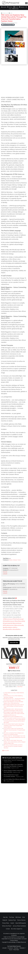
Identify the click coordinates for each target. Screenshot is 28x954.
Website (5, 572)
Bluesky (16, 7)
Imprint (12, 923)
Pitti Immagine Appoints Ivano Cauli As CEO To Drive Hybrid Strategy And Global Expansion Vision (14, 706)
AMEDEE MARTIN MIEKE (14, 666)
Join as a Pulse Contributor (19, 926)
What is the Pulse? (6, 926)
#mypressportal (7, 623)
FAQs (23, 917)
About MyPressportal (20, 923)
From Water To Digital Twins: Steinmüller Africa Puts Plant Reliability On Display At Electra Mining (13, 766)
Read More (19, 686)
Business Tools (12, 920)
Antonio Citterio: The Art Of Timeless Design (14, 760)
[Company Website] (10, 668)
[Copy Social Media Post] (16, 598)
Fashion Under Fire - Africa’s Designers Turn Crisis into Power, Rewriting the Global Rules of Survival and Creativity (14, 737)
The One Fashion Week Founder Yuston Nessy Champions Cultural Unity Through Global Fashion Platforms (14, 725)
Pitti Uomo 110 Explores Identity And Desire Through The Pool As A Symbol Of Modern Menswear (13, 746)
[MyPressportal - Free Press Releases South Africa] (12, 3)
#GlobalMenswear (8, 621)
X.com (10, 949)
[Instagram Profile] (18, 668)
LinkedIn (4, 7)
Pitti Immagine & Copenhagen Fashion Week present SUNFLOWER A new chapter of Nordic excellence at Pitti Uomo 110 (14, 714)
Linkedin (4, 948)
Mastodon (22, 7)
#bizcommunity (19, 625)
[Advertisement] (14, 81)
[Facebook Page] (14, 668)
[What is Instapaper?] (13, 24)
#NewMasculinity (19, 621)
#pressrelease (17, 623)
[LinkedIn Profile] (12, 668)
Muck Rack (16, 949)
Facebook (10, 7)
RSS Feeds (15, 8)
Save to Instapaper (7, 24)
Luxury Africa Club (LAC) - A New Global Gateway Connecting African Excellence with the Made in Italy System (14, 721)
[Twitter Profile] (16, 668)
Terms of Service (21, 920)
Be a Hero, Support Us (16, 928)
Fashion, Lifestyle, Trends (15, 560)
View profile (6, 750)
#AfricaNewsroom (8, 625)
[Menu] (26, 3)
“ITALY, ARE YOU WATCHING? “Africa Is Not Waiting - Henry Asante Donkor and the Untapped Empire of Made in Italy (14, 742)
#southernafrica (7, 629)
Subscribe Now (14, 642)
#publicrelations (8, 627)
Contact (8, 928)
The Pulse (11, 917)
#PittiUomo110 (7, 619)
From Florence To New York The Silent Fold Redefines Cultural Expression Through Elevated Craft (14, 730)
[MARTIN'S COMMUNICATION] (14, 658)
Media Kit (5, 920)
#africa (15, 627)
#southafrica (16, 629)
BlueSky (16, 948)
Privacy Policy (5, 923)
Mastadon (22, 948)
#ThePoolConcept (18, 619)
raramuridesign (12, 942)
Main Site (5, 917)
